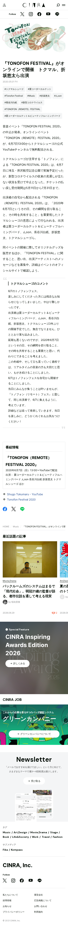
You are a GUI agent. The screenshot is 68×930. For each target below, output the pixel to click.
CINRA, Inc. (17, 865)
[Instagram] (31, 14)
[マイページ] (4, 5)
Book (6, 837)
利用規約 (38, 911)
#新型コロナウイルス (31, 102)
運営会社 (38, 894)
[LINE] (57, 14)
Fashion (58, 837)
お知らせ (7, 906)
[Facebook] (39, 14)
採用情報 (7, 900)
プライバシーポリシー (13, 911)
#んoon (58, 95)
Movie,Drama (38, 832)
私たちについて (10, 894)
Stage (54, 832)
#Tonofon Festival (14, 95)
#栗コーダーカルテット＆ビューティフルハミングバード (32, 115)
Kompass (17, 849)
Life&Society (20, 837)
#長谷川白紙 (11, 102)
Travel (46, 837)
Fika (5, 849)
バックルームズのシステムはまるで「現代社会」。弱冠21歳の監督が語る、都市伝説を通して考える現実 (29, 591)
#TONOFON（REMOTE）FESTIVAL (22, 109)
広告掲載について (42, 900)
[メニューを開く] (63, 5)
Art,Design (20, 832)
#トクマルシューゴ (14, 89)
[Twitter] (22, 14)
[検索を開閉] (58, 5)
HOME (6, 526)
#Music (31, 95)
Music (16, 526)
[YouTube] (48, 14)
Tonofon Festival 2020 (21, 499)
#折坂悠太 (45, 95)
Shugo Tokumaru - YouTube (25, 494)
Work (35, 837)
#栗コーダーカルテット (39, 89)
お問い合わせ (40, 906)
